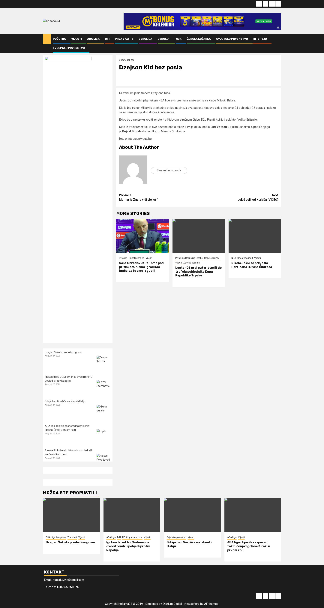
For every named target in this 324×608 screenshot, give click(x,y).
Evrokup (164, 39)
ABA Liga (93, 39)
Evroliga (145, 39)
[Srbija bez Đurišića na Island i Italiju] (104, 411)
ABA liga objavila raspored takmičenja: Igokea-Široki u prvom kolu (248, 546)
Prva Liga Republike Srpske (189, 258)
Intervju (260, 39)
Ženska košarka (199, 39)
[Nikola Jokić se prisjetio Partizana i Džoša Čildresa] (255, 236)
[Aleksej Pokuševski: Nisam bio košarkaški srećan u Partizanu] (104, 461)
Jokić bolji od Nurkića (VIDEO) (258, 197)
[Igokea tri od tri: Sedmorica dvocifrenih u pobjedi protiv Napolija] (104, 387)
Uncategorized (126, 60)
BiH (107, 39)
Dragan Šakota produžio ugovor (63, 352)
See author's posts (169, 170)
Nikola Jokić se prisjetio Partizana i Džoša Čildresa (251, 265)
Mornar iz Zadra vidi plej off (138, 197)
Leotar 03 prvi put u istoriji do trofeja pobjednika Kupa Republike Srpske (198, 271)
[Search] (278, 43)
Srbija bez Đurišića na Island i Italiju (65, 401)
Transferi (72, 537)
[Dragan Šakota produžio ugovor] (104, 362)
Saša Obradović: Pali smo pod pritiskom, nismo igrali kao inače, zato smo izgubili (141, 267)
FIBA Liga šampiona (56, 537)
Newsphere (192, 604)
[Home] (47, 38)
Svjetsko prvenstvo (232, 39)
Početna (59, 39)
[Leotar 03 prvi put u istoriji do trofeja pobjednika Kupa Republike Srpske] (198, 236)
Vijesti (76, 39)
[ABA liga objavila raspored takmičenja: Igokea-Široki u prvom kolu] (104, 436)
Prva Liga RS (124, 39)
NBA (179, 39)
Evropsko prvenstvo (69, 48)
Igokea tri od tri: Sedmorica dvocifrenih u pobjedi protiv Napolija (128, 546)
